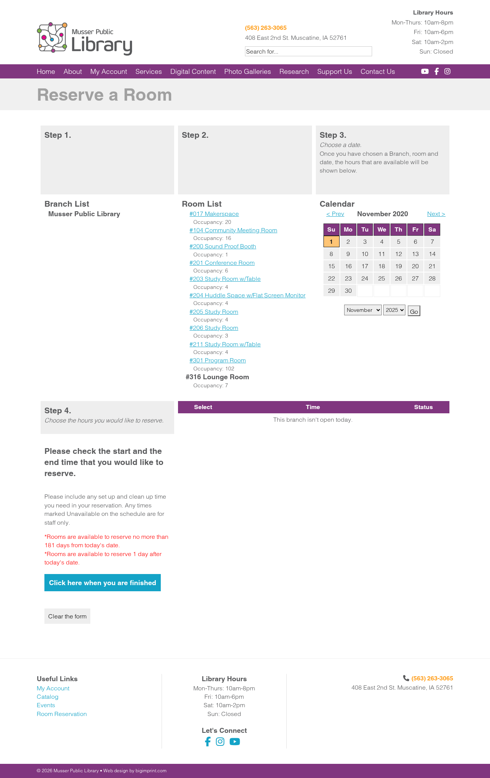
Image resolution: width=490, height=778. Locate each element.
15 (331, 266)
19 (398, 266)
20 (415, 266)
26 (398, 278)
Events (46, 705)
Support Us (334, 71)
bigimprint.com (151, 770)
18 (381, 266)
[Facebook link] (437, 71)
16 (348, 266)
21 (432, 266)
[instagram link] (448, 71)
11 (381, 254)
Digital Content (193, 71)
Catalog (48, 696)
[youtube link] (426, 71)
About (73, 71)
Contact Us (378, 71)
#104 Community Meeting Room (233, 230)
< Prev (335, 213)
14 (432, 254)
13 (415, 254)
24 (364, 278)
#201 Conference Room (222, 262)
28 (432, 278)
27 (415, 278)
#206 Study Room (213, 327)
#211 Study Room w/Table (225, 344)
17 (364, 266)
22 (331, 278)
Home (46, 71)
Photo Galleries (247, 71)
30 (348, 290)
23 (348, 278)
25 (381, 278)
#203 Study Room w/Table (225, 278)
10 (364, 254)
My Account (108, 71)
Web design (115, 770)
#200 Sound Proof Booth (222, 246)
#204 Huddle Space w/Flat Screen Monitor (247, 295)
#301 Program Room (217, 360)
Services (149, 71)
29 (331, 290)
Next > (436, 213)
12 (398, 254)
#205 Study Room (213, 311)
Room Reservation (62, 714)
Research (294, 71)
